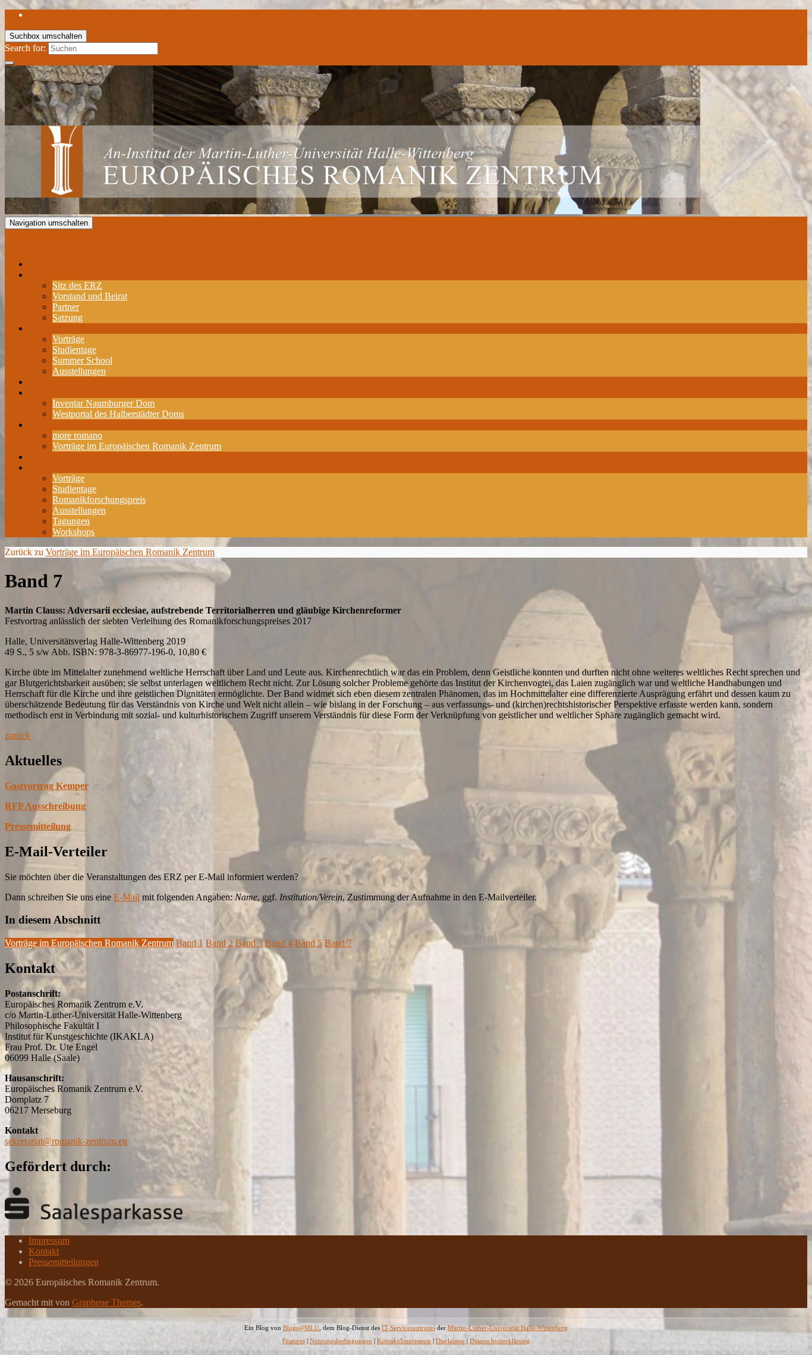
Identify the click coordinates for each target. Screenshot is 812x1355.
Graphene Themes (106, 1302)
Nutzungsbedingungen (341, 1340)
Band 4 (278, 943)
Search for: (25, 48)
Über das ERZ (56, 275)
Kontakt (44, 1251)
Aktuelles (46, 264)
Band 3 (249, 943)
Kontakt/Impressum (404, 1340)
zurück (17, 735)
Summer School (82, 360)
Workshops (73, 532)
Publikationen (54, 425)
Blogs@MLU (301, 1327)
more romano (77, 435)
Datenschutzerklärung (500, 1340)
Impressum (49, 1240)
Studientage (74, 350)
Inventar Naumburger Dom (103, 403)
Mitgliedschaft (55, 457)
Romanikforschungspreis (75, 382)
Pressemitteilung (38, 826)
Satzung (67, 317)
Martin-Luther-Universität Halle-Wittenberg (508, 1327)
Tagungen (71, 521)
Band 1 (189, 943)
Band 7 (338, 943)
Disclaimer (450, 1340)
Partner (65, 307)
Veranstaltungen (59, 328)
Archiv (42, 467)
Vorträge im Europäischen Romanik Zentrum (136, 446)
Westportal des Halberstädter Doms (118, 414)
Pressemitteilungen (64, 1262)
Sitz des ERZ (77, 285)
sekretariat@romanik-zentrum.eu (66, 1141)
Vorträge (68, 339)
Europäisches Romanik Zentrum (65, 244)
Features (293, 1340)
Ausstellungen (79, 371)
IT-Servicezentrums (408, 1327)
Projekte (44, 392)
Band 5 (308, 943)
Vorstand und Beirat (89, 296)
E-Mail (127, 897)
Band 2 (219, 943)
